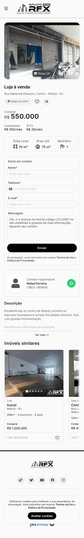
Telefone (14, 182)
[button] (42, 50)
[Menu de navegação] (6, 8)
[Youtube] (42, 480)
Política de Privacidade (20, 260)
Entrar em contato (20, 161)
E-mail (13, 198)
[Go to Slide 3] (33, 391)
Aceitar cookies (42, 516)
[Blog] (21, 480)
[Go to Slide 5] (38, 391)
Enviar (42, 248)
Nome (12, 167)
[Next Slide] (76, 50)
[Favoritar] (37, 101)
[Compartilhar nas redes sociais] (46, 101)
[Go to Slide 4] (35, 391)
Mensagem (15, 213)
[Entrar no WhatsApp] (71, 283)
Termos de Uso (65, 257)
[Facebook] (52, 480)
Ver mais (40, 334)
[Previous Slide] (7, 50)
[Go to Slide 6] (41, 391)
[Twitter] (31, 480)
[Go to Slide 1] (27, 391)
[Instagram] (63, 480)
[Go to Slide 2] (30, 391)
